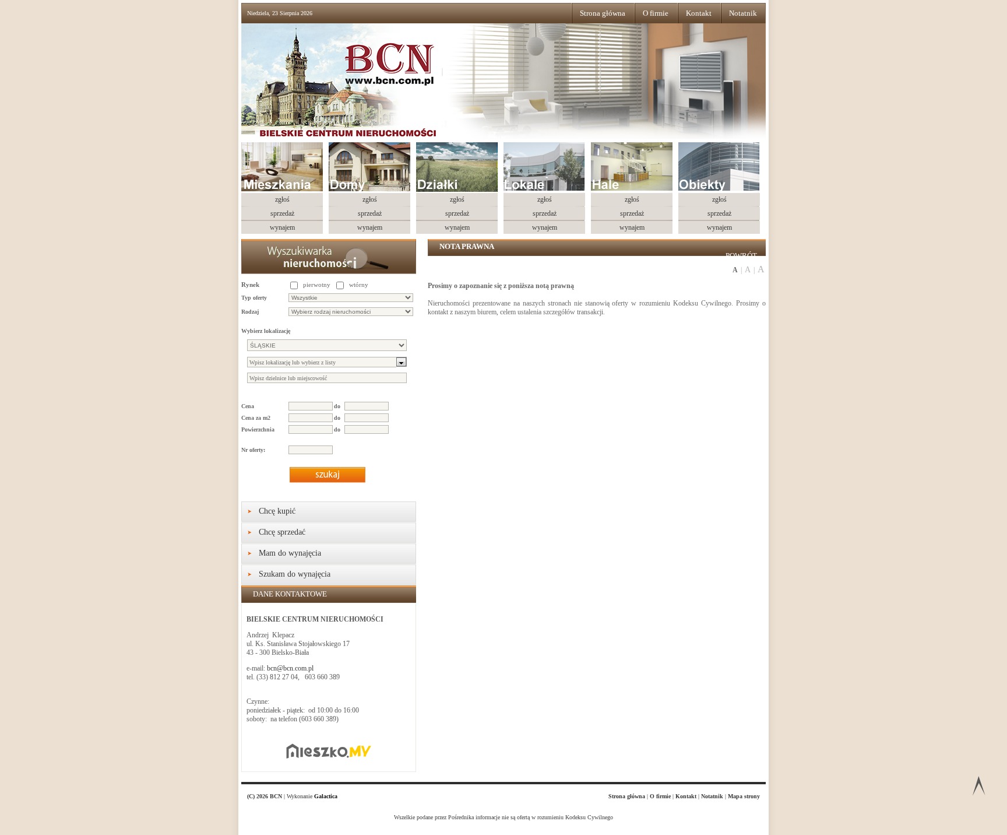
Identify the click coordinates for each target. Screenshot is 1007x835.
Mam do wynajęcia (290, 553)
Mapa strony (744, 796)
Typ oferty (254, 297)
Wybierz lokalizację (265, 331)
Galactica (325, 796)
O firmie (655, 13)
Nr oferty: (253, 450)
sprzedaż (282, 213)
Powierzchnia (257, 429)
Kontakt (699, 13)
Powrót (741, 255)
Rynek (250, 284)
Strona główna (602, 13)
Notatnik (743, 13)
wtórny (358, 284)
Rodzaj (250, 311)
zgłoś (282, 199)
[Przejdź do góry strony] (978, 788)
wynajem (282, 227)
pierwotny (316, 284)
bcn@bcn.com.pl (290, 668)
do (337, 406)
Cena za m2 (255, 418)
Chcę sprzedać (282, 532)
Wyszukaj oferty (327, 474)
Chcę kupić (277, 511)
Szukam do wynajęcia (294, 574)
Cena (247, 406)
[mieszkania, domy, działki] (367, 90)
